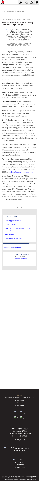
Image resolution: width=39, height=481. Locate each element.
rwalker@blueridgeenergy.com (22, 258)
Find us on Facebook (12, 248)
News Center (10, 11)
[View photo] (19, 35)
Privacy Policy (19, 440)
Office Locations (19, 405)
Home (3, 11)
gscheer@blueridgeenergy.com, (21, 172)
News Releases (20, 11)
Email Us (19, 403)
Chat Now (19, 400)
